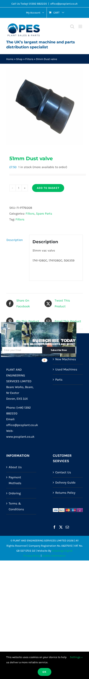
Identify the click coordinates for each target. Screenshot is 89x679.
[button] (54, 340)
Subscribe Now (59, 350)
